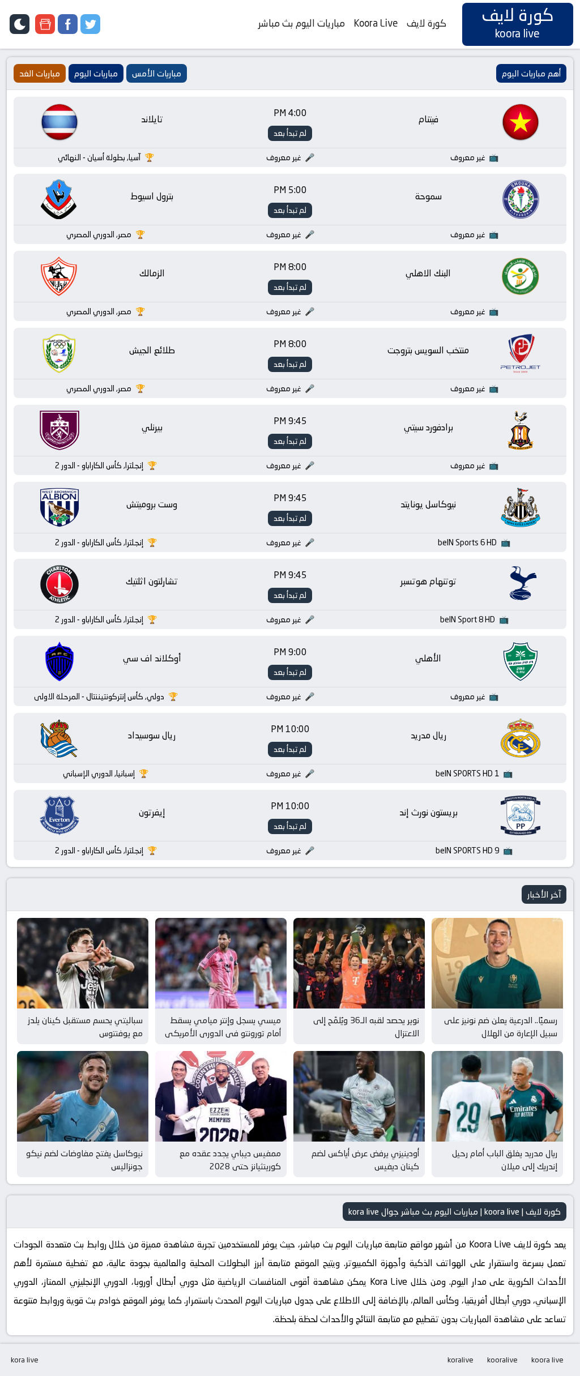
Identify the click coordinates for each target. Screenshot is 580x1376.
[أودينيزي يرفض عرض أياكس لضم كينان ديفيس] (359, 1096)
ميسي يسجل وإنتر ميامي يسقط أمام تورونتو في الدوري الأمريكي (223, 1027)
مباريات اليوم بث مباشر (301, 23)
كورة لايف (426, 23)
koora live (547, 1359)
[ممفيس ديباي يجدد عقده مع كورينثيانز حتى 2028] (221, 1096)
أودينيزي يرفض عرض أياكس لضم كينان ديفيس (365, 1160)
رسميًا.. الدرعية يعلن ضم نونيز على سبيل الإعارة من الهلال (500, 1027)
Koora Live (376, 23)
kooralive (502, 1359)
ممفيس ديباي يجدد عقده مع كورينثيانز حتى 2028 (230, 1160)
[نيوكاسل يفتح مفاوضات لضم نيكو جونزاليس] (82, 1096)
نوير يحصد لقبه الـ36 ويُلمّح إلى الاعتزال (366, 1027)
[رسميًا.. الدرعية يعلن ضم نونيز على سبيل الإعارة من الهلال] (497, 963)
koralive (460, 1359)
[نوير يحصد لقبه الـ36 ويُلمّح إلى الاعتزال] (359, 963)
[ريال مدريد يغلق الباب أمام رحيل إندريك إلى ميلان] (497, 1096)
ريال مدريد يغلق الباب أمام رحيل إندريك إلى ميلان (504, 1160)
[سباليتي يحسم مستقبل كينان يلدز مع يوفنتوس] (82, 963)
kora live (25, 1359)
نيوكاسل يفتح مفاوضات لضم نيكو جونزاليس (84, 1160)
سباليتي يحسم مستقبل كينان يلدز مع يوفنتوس (85, 1027)
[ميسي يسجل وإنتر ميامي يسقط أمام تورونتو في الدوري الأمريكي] (221, 963)
